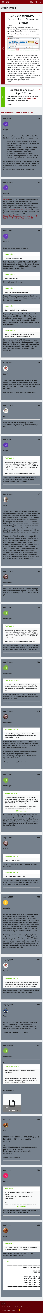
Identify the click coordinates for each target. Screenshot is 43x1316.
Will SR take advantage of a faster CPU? (17, 112)
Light (3, 1304)
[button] (3, 2)
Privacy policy (6, 1310)
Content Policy (6, 1307)
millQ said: (8, 1188)
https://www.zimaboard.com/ (20, 210)
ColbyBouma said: (11, 681)
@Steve (6, 199)
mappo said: (9, 254)
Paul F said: (8, 458)
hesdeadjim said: (10, 730)
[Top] (16, 1310)
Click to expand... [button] (21, 811)
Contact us (16, 1307)
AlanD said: (8, 1243)
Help (13, 1310)
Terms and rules (26, 1307)
